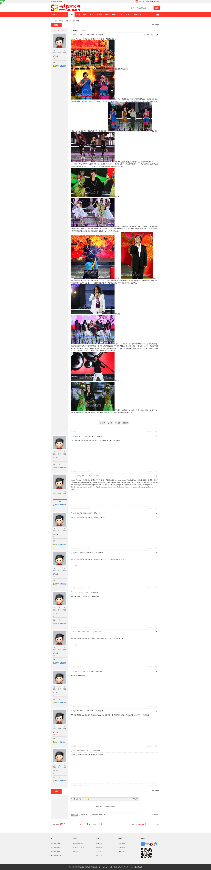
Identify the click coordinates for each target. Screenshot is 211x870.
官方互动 (121, 843)
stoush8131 (76, 671)
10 (54, 452)
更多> (82, 824)
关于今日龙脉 (55, 847)
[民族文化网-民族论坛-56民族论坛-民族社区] (66, 11)
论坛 (71, 14)
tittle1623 (75, 632)
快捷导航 (157, 14)
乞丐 (54, 497)
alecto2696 (75, 436)
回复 (74, 432)
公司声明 (99, 847)
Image (77, 799)
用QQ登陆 (146, 1)
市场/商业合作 (78, 843)
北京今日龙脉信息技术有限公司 (119, 867)
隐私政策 (99, 855)
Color (74, 799)
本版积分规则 (154, 814)
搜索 (156, 8)
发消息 (64, 66)
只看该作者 (99, 35)
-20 (64, 491)
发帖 (56, 25)
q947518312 (76, 35)
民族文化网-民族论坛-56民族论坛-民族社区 (51, 21)
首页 (64, 14)
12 (54, 491)
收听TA (57, 66)
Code (85, 799)
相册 (114, 14)
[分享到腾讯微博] (155, 844)
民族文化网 (138, 867)
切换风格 (136, 1)
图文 (91, 14)
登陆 (140, 1)
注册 (151, 1)
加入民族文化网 (56, 855)
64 (59, 491)
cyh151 (74, 513)
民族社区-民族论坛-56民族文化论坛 (89, 867)
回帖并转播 (84, 815)
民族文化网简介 (56, 843)
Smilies (88, 799)
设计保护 (99, 851)
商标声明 (99, 843)
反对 (88, 471)
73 (59, 687)
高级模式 (135, 799)
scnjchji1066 (76, 552)
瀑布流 (99, 14)
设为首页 (53, 1)
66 (59, 452)
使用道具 (149, 432)
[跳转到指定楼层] (157, 35)
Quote (83, 799)
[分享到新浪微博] (151, 844)
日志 (107, 14)
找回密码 (156, 1)
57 (59, 726)
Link (80, 799)
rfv (73, 592)
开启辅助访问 (134, 2)
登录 (110, 806)
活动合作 (76, 851)
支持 (81, 471)
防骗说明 (121, 847)
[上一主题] (155, 30)
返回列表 (156, 25)
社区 (120, 14)
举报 (156, 432)
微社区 (128, 14)
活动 (78, 14)
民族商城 (137, 14)
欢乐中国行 (76, 21)
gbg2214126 (76, 711)
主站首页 (55, 14)
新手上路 (55, 56)
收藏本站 (59, 1)
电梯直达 (149, 34)
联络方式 (121, 851)
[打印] (153, 30)
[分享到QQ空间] (147, 844)
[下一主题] (157, 30)
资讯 (84, 14)
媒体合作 (76, 847)
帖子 (132, 8)
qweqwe (75, 476)
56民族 (61, 21)
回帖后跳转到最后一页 (98, 815)
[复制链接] (83, 30)
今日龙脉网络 (55, 851)
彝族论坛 (68, 21)
